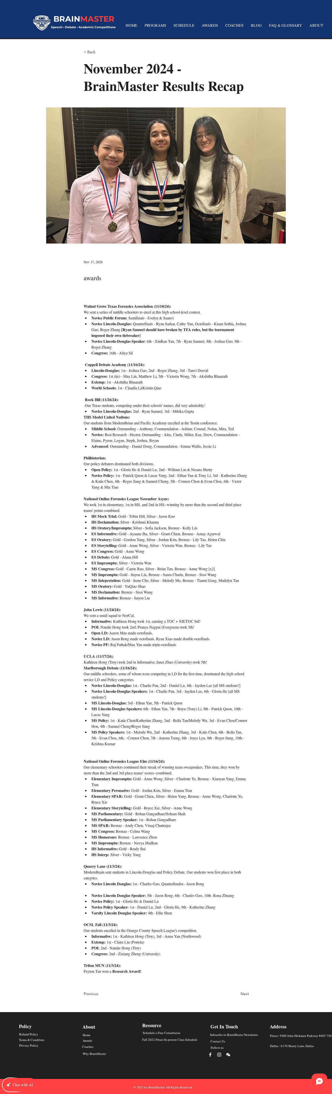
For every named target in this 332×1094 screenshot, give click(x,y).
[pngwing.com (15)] (228, 1054)
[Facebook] (210, 1054)
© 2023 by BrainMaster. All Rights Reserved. (163, 1087)
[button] (184, 25)
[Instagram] (219, 1054)
